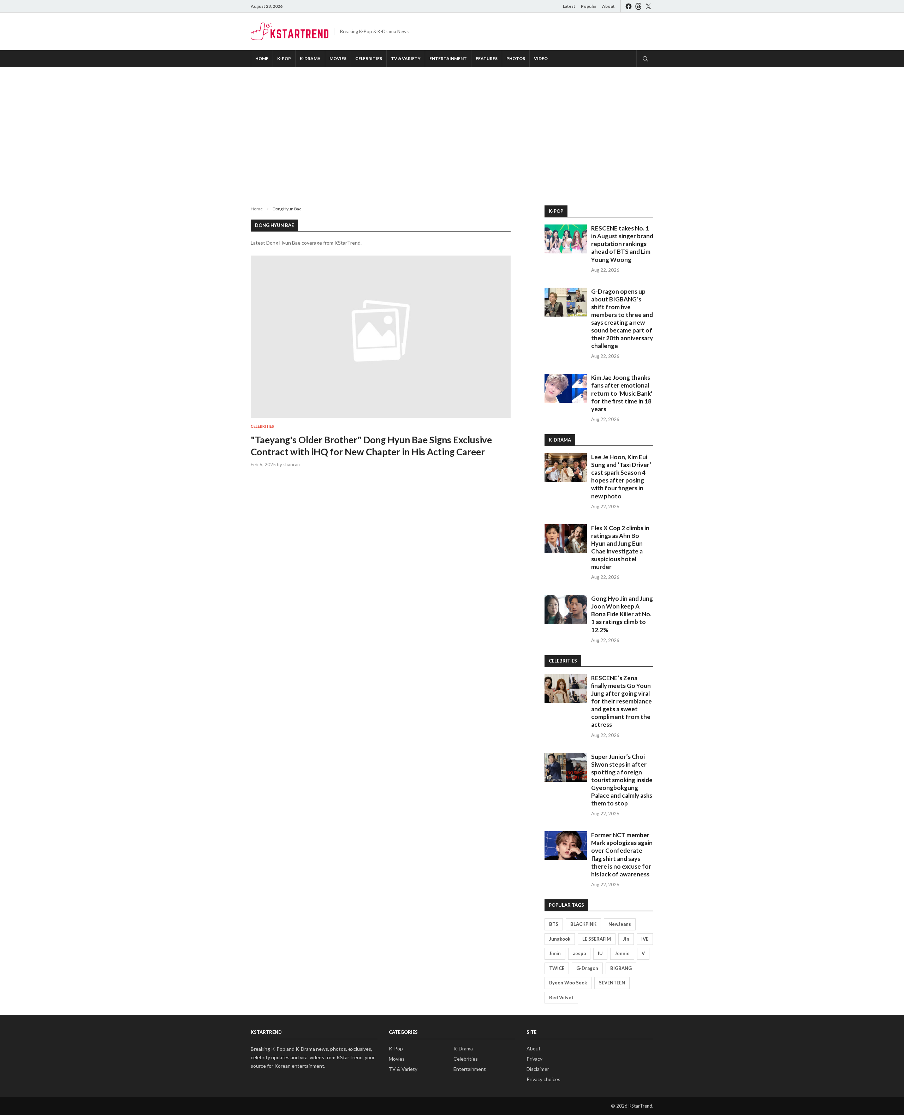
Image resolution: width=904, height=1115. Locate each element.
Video (541, 58)
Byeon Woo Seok (568, 982)
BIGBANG (621, 968)
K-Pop (284, 58)
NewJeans (619, 924)
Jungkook (559, 939)
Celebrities (368, 58)
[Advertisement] (452, 130)
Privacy (534, 1059)
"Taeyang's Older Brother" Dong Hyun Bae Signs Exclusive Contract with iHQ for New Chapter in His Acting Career (371, 445)
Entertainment (448, 58)
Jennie (622, 953)
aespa (579, 953)
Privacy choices (543, 1079)
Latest (569, 6)
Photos (515, 58)
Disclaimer (538, 1069)
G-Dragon (587, 968)
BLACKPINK (583, 924)
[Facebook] (629, 6)
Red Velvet (561, 997)
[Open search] (644, 58)
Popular (588, 6)
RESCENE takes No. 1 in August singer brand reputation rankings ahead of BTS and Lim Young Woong (622, 243)
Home (261, 58)
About (608, 6)
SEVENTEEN (612, 982)
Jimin (555, 953)
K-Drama (310, 58)
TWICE (556, 968)
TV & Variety (406, 58)
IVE (644, 939)
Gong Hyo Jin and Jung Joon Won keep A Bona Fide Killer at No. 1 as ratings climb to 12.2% (622, 614)
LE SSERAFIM (596, 939)
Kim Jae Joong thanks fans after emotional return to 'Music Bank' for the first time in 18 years (621, 393)
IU (600, 953)
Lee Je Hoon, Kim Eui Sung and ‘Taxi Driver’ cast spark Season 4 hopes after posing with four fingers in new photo (621, 476)
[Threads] (638, 6)
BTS (553, 924)
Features (487, 58)
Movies (337, 58)
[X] (648, 6)
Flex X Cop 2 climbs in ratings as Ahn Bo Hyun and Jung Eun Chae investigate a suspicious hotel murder (620, 547)
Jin (626, 939)
